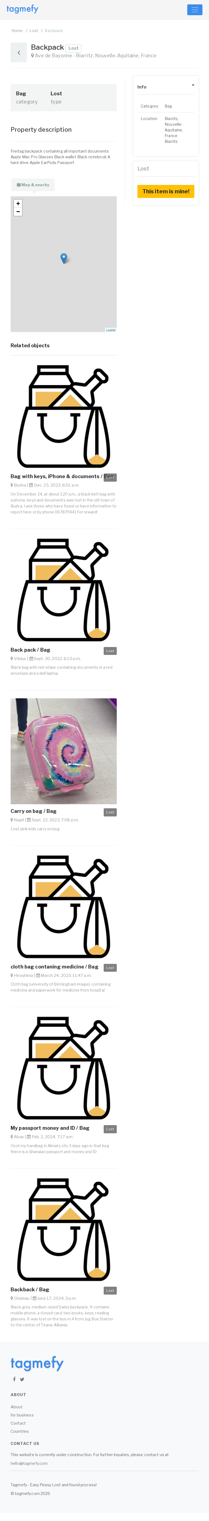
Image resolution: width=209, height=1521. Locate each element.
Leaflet (110, 330)
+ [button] (18, 203)
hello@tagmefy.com (29, 1463)
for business (22, 1415)
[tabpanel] (64, 264)
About (17, 1407)
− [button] (18, 211)
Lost (33, 30)
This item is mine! (166, 191)
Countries (20, 1431)
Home (17, 30)
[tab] (33, 184)
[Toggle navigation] (194, 9)
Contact (18, 1423)
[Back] (19, 52)
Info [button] (142, 87)
